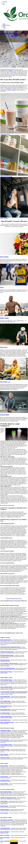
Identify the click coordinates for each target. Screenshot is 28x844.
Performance (3, 347)
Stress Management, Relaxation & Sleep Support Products (13, 691)
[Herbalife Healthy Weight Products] (14, 305)
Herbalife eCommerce (11, 90)
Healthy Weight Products (6, 639)
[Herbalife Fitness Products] (14, 274)
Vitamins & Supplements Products (8, 797)
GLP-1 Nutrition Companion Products (9, 663)
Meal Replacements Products (7, 655)
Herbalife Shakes (6, 25)
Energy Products (4, 754)
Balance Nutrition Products (6, 176)
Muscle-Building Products (6, 744)
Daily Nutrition (4, 257)
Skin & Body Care (5, 382)
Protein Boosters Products (6, 671)
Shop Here (2, 39)
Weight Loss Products (5, 134)
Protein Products (4, 805)
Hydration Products (5, 660)
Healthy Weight (4, 318)
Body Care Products (5, 837)
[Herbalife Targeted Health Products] (14, 402)
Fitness (2, 287)
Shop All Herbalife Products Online (14, 598)
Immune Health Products (6, 705)
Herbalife (10, 70)
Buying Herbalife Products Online (14, 34)
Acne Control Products (5, 841)
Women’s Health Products (6, 687)
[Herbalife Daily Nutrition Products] (14, 244)
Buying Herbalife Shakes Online (7, 505)
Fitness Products (4, 765)
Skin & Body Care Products (6, 819)
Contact (4, 27)
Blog (4, 26)
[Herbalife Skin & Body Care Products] (14, 369)
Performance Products (5, 730)
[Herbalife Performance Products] (14, 334)
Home (4, 24)
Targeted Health (4, 414)
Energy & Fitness (4, 218)
